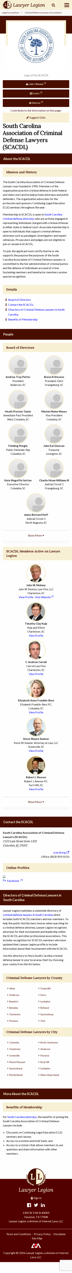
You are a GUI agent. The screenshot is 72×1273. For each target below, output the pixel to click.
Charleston (14, 1014)
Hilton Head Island (49, 1075)
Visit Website (43, 597)
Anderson (14, 995)
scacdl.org (59, 852)
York (42, 1020)
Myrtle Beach (16, 1075)
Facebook (13, 880)
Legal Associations (10, 12)
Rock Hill (44, 1062)
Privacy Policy (42, 1234)
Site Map (37, 1238)
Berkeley (13, 1007)
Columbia (14, 1042)
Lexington (45, 1001)
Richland (44, 1007)
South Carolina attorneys (22, 1116)
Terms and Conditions (18, 1234)
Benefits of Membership (23, 319)
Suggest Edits (37, 117)
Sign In (37, 1198)
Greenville (45, 988)
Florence (13, 1020)
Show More (35, 535)
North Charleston (49, 1042)
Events (35, 93)
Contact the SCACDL (21, 304)
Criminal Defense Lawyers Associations (43, 12)
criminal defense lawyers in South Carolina (28, 914)
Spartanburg (46, 1014)
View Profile (26, 597)
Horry (43, 995)
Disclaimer (59, 1234)
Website (35, 102)
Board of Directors (19, 299)
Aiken (12, 988)
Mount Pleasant (17, 1062)
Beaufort (13, 1001)
